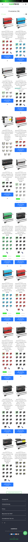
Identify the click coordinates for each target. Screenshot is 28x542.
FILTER (4, 14)
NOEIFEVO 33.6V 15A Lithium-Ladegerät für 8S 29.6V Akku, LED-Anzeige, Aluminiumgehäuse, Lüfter (7, 175)
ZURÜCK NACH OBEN (14, 539)
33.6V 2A (18, 198)
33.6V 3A (23, 198)
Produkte (7, 7)
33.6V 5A (23, 201)
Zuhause (2, 7)
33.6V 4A (18, 201)
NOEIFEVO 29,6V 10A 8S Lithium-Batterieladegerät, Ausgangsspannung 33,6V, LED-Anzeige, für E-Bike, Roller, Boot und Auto (7, 34)
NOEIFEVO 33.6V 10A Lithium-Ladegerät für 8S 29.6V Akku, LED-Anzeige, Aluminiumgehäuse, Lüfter (21, 84)
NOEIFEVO (7, 30)
